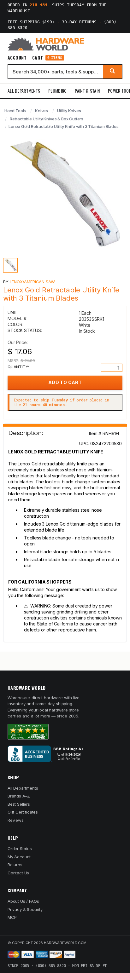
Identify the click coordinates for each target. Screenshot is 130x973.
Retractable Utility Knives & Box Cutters (46, 118)
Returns (15, 864)
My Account (19, 856)
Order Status (20, 848)
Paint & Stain (87, 90)
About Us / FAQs (23, 901)
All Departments (24, 90)
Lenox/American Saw (32, 281)
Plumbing (57, 90)
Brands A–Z (19, 795)
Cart (47, 57)
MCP (12, 917)
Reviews (16, 820)
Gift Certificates (23, 812)
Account (17, 57)
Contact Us (18, 872)
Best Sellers (19, 804)
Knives (41, 110)
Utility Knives (69, 110)
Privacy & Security (25, 909)
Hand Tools (15, 110)
